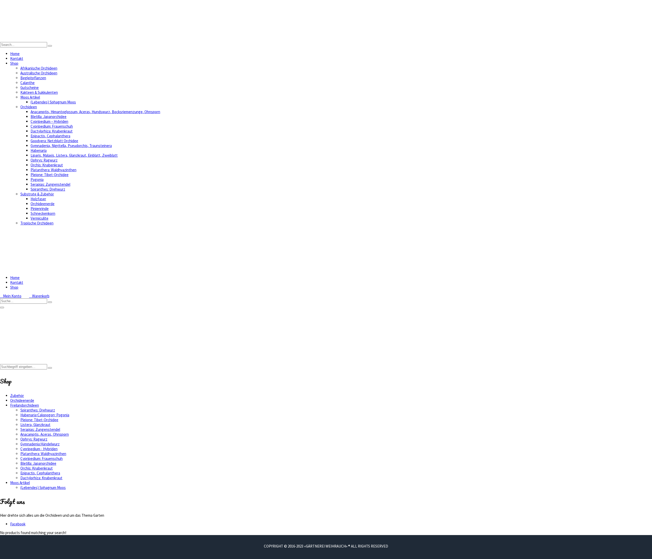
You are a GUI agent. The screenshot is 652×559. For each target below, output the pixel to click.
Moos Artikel (30, 97)
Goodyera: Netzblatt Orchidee (54, 140)
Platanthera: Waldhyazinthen (53, 169)
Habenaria (39, 150)
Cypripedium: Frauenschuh (52, 126)
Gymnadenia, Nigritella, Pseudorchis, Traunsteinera (71, 145)
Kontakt (16, 58)
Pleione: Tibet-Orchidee (50, 174)
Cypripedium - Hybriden (39, 448)
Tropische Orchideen (36, 223)
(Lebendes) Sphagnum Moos (53, 102)
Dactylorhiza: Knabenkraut (52, 131)
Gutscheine (29, 87)
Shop (14, 63)
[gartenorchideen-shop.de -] (51, 39)
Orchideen (28, 106)
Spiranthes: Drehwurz (48, 189)
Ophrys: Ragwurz (44, 160)
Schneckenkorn (43, 213)
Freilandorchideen (24, 405)
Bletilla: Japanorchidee (48, 116)
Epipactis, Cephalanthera (50, 136)
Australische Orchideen (38, 73)
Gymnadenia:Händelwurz (40, 444)
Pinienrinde (40, 208)
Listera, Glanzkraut (35, 424)
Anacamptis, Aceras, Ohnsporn (44, 434)
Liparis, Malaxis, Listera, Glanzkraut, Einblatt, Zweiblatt (74, 155)
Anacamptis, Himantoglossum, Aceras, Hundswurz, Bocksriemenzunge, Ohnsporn (95, 111)
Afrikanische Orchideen (38, 68)
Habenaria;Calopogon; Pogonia (44, 414)
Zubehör (17, 395)
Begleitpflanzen (33, 77)
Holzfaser (38, 198)
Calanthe (27, 82)
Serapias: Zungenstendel (50, 184)
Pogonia (37, 179)
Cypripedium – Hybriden (49, 121)
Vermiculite (39, 218)
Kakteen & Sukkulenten (39, 92)
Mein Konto (10, 296)
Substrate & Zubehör (37, 194)
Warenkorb (39, 296)
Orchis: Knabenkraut (47, 165)
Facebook (17, 524)
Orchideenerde (43, 203)
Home (15, 53)
